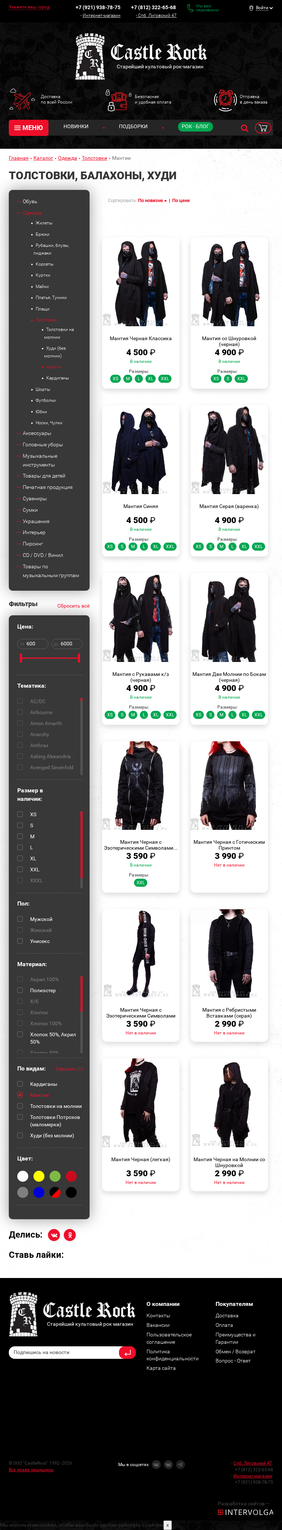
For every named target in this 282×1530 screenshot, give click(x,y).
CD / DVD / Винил (43, 555)
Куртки (43, 275)
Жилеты (44, 223)
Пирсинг (33, 544)
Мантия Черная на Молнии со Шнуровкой (229, 1162)
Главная (19, 158)
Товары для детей (44, 476)
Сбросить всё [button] (73, 606)
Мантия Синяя (140, 506)
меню (32, 128)
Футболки (46, 400)
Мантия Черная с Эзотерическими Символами (141, 1013)
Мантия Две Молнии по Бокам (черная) (229, 677)
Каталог (43, 158)
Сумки (30, 510)
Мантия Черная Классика (141, 338)
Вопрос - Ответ (233, 1361)
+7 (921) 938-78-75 (98, 7)
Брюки (43, 234)
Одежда (67, 158)
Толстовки (94, 158)
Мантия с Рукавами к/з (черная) (140, 677)
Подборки (133, 126)
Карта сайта (161, 1368)
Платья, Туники (51, 297)
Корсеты (45, 264)
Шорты (43, 389)
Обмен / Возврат (236, 1351)
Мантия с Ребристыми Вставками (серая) (229, 1013)
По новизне (151, 200)
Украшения (36, 521)
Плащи (43, 309)
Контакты (158, 1315)
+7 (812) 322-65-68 (153, 7)
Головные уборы (43, 444)
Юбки (41, 411)
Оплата (224, 1325)
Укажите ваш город (29, 7)
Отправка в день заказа (253, 99)
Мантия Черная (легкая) (140, 1159)
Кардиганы (57, 378)
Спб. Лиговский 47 (157, 15)
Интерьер (34, 532)
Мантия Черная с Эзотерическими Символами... (141, 845)
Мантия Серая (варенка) (229, 506)
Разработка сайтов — (244, 1503)
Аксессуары (37, 433)
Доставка (227, 1315)
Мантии (54, 367)
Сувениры (35, 498)
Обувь (30, 201)
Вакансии (158, 1325)
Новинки (76, 126)
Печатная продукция (48, 487)
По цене (181, 200)
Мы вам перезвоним (207, 8)
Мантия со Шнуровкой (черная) (229, 341)
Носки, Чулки (49, 422)
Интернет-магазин (101, 15)
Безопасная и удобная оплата (153, 99)
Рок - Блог (195, 126)
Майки (42, 286)
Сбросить (69, 1069)
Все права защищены (31, 1469)
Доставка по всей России (56, 99)
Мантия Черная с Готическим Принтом (229, 845)
